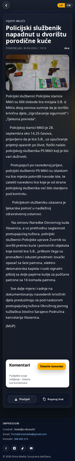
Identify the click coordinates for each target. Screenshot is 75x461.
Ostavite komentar (51, 366)
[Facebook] (6, 448)
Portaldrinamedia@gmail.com (29, 434)
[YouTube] (31, 448)
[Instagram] (14, 448)
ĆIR (69, 5)
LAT (61, 5)
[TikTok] (23, 448)
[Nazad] (6, 5)
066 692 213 (21, 439)
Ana (66, 48)
